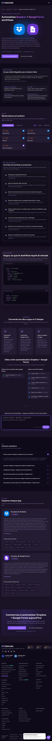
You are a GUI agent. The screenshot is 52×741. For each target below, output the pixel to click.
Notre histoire (39, 682)
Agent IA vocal (39, 710)
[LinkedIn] (5, 651)
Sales (3, 694)
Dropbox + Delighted (17, 544)
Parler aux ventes (23, 712)
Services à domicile (6, 684)
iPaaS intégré (5, 676)
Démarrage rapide (40, 665)
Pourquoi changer (6, 721)
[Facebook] (14, 651)
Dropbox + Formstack (20, 547)
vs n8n (3, 727)
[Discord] (11, 651)
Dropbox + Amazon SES (9, 541)
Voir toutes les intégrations (36, 628)
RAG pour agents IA (6, 671)
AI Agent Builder (22, 669)
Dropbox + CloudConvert (9, 547)
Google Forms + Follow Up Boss (11, 590)
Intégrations (9, 9)
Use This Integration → (13, 131)
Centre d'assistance (23, 717)
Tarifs (37, 684)
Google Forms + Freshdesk (10, 593)
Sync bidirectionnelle (27, 417)
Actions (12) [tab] (19, 125)
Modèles (21, 677)
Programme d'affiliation (7, 712)
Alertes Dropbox (19, 417)
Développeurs (5, 700)
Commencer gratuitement (10, 56)
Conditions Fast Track (23, 738)
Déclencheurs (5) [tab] (9, 125)
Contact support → (18, 448)
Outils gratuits (39, 671)
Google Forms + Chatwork (9, 587)
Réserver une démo (23, 714)
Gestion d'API (5, 673)
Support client (5, 692)
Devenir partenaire (6, 710)
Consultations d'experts (24, 721)
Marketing (4, 682)
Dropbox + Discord (40, 541)
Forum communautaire (41, 675)
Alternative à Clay (6, 729)
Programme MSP (5, 714)
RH (2, 690)
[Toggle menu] (49, 2)
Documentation (39, 667)
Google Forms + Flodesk (23, 590)
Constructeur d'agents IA (7, 667)
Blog (37, 669)
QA (2, 704)
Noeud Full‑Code (22, 671)
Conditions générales (13, 734)
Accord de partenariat (13, 738)
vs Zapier (4, 723)
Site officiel (15, 514)
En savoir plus (8, 533)
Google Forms (46, 125)
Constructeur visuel (23, 665)
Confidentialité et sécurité (14, 736)
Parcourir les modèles (26, 56)
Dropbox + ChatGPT (27, 544)
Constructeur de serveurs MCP (9, 669)
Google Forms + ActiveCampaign (34, 584)
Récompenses (39, 686)
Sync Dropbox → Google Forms (8, 417)
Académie (38, 673)
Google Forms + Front (34, 590)
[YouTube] (8, 651)
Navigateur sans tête (23, 673)
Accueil (3, 9)
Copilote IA (23, 679)
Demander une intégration (25, 719)
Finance (3, 696)
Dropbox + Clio (36, 544)
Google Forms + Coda (31, 587)
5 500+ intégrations (23, 675)
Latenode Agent (7, 665)
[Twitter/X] (3, 651)
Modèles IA (21, 667)
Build (45, 427)
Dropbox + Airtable (31, 541)
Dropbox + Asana (8, 544)
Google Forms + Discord (9, 584)
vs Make (3, 725)
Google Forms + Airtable (20, 584)
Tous (35, 125)
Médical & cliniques (6, 688)
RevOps (3, 702)
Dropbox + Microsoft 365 (20, 541)
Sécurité (38, 688)
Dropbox (15, 9)
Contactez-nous (22, 710)
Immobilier (4, 686)
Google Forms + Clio (20, 587)
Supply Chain (5, 698)
